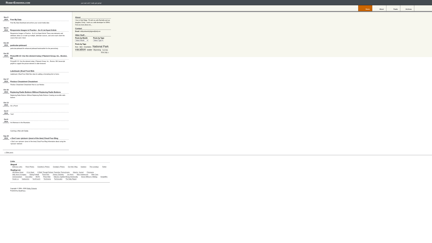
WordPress (22, 191)
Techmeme (47, 179)
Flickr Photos (30, 167)
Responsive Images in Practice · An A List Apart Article (33, 30)
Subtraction (25, 179)
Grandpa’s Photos (59, 167)
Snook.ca (15, 179)
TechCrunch (36, 179)
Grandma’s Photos (43, 167)
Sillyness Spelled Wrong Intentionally (66, 177)
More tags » (105, 52)
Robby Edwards (32, 188)
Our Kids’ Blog (72, 167)
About (381, 9)
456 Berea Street (17, 172)
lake (81, 47)
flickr (76, 47)
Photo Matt (46, 177)
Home (368, 9)
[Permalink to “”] (39, 120)
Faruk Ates (45, 174)
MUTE (38, 177)
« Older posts (8, 152)
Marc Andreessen (82, 174)
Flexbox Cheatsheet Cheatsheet (24, 82)
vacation (80, 49)
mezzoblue (28, 177)
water (89, 49)
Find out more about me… (83, 25)
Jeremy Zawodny (58, 174)
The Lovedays (94, 167)
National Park (101, 46)
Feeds (396, 9)
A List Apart (30, 172)
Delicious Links (17, 167)
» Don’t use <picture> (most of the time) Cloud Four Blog (34, 138)
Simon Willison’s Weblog (89, 177)
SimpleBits (104, 177)
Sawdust (83, 167)
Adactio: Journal (78, 172)
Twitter (104, 167)
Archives (409, 9)
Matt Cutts (94, 174)
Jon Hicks (70, 174)
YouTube (105, 50)
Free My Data (15, 20)
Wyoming (97, 50)
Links (12, 161)
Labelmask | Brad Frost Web (22, 71)
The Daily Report (71, 179)
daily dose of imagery (19, 174)
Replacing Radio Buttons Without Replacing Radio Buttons (35, 92)
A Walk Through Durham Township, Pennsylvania (53, 172)
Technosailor (58, 179)
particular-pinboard (18, 45)
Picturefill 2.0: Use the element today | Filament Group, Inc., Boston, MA (38, 57)
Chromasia (90, 172)
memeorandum (17, 177)
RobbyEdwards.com (53, 2)
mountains (87, 47)
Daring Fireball (34, 174)
